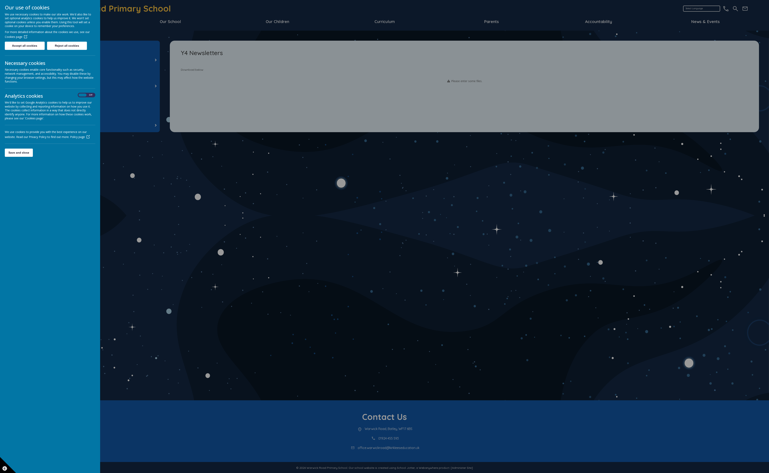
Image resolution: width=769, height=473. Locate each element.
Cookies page (13, 37)
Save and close (18, 152)
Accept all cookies (24, 45)
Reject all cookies (67, 45)
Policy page (77, 137)
